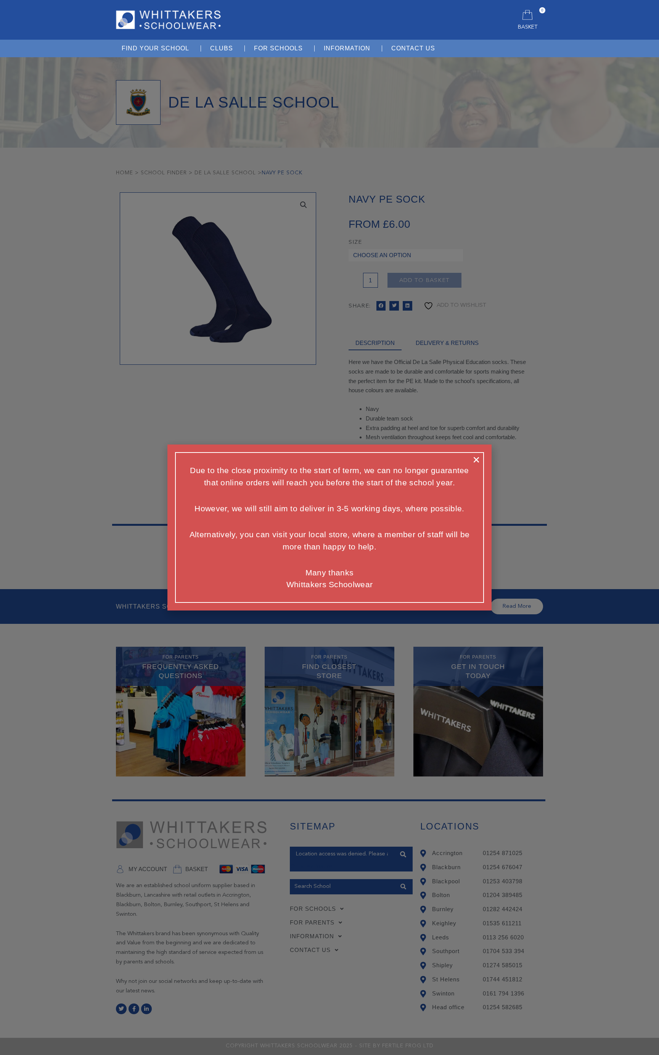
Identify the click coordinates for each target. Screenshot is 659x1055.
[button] (476, 460)
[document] (329, 527)
